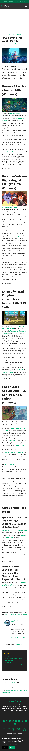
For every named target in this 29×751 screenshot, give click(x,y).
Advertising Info (18, 729)
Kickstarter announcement (13, 452)
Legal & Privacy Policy (24, 729)
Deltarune (15, 152)
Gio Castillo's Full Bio (18, 637)
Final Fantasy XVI (7, 372)
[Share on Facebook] (18, 644)
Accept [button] (12, 747)
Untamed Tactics (14, 113)
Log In (17, 1)
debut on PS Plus (10, 464)
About (6, 1)
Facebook (11, 614)
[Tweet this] (16, 644)
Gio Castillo (6, 44)
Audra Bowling (13, 44)
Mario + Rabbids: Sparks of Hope (13, 658)
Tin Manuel (22, 44)
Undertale (5, 152)
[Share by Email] (21, 644)
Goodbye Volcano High (9, 207)
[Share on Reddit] (19, 644)
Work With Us (13, 729)
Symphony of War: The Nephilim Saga (14, 530)
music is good (17, 236)
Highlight (12, 35)
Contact (12, 1)
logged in (14, 682)
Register (23, 1)
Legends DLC (9, 538)
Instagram (17, 614)
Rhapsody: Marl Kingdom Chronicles (14, 660)
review (23, 535)
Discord (6, 614)
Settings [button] (5, 747)
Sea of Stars (8, 662)
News (19, 35)
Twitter (25, 614)
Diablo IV (20, 370)
